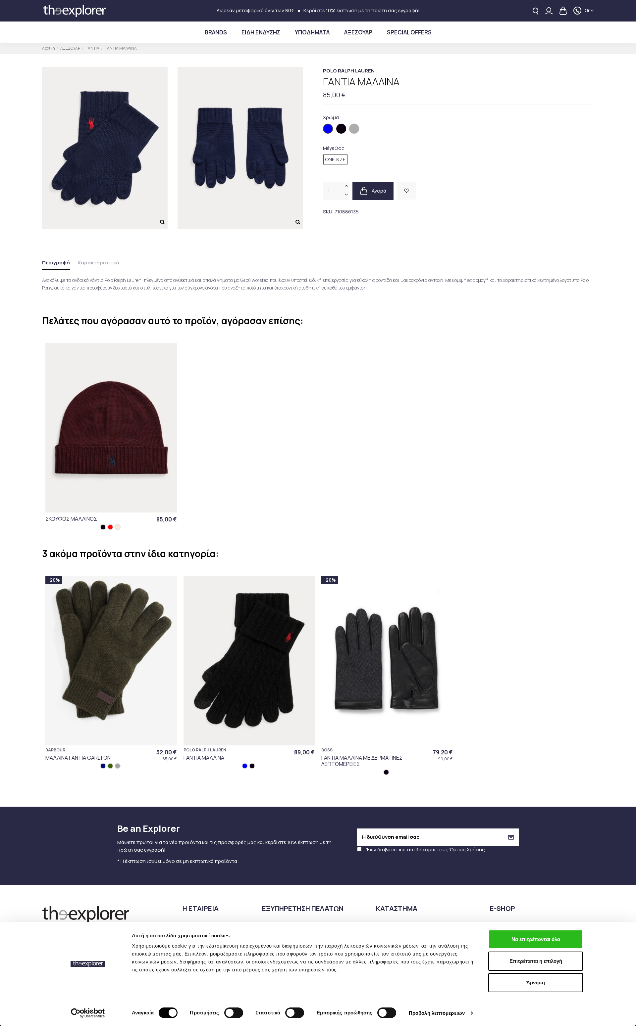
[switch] (233, 1012)
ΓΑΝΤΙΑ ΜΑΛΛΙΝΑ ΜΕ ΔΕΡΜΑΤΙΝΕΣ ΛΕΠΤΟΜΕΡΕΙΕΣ (361, 761)
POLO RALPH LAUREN (349, 70)
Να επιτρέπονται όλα (535, 939)
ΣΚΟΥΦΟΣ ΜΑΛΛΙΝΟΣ (71, 518)
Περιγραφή (56, 262)
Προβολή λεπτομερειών (437, 1013)
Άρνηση (535, 982)
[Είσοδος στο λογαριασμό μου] (549, 11)
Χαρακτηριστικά (98, 262)
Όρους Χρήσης (467, 849)
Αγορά (378, 190)
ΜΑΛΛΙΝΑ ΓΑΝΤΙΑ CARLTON (78, 757)
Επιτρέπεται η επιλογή (535, 961)
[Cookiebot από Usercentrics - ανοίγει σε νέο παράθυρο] (88, 1013)
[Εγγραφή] (511, 837)
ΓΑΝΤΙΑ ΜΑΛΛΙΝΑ (204, 757)
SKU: (328, 211)
